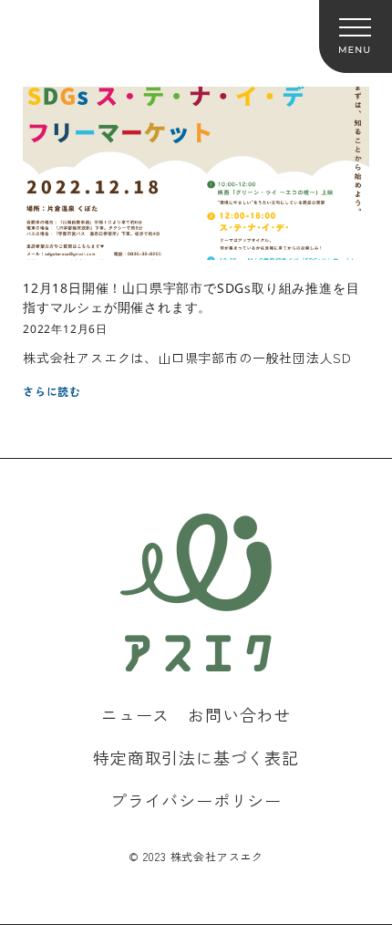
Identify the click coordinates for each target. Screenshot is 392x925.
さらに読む (52, 391)
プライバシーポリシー (196, 800)
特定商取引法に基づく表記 (196, 757)
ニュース (135, 714)
